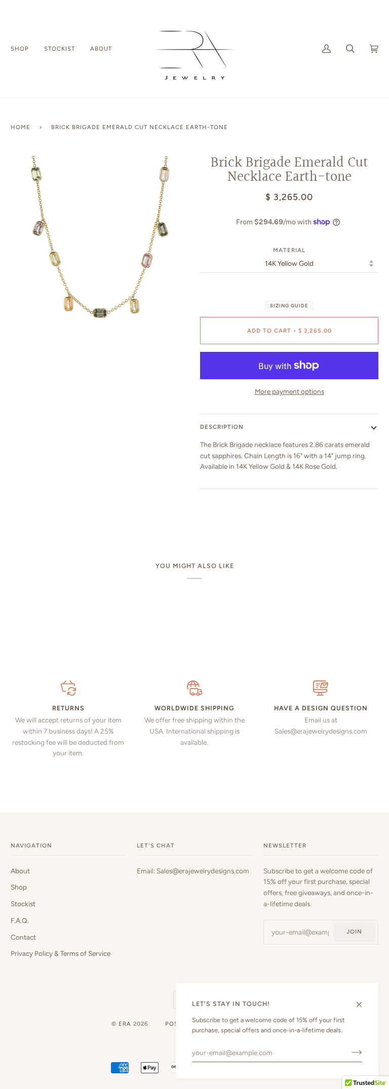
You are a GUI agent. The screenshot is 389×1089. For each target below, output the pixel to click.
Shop (19, 887)
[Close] (363, 1000)
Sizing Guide (289, 305)
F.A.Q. (20, 920)
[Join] (348, 1052)
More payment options (289, 391)
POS (171, 1023)
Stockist (23, 904)
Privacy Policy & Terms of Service (60, 953)
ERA (125, 1023)
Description (222, 426)
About (20, 871)
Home (20, 127)
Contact (23, 937)
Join (354, 931)
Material (289, 250)
